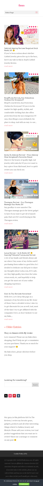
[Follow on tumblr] (18, 395)
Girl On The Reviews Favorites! (17, 294)
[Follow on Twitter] (6, 395)
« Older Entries (12, 327)
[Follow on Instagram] (10, 395)
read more (8, 66)
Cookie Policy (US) (20, 454)
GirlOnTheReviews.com (24, 460)
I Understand (24, 484)
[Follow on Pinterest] (14, 395)
